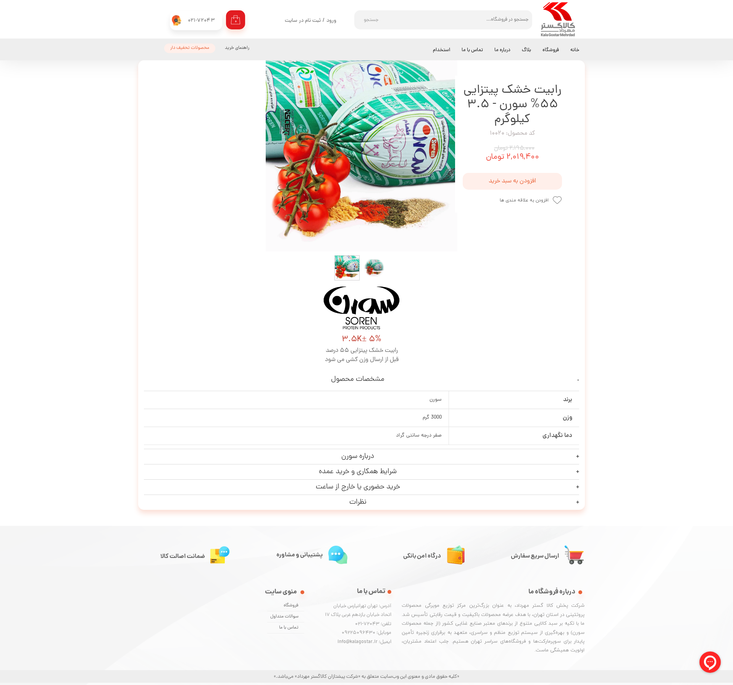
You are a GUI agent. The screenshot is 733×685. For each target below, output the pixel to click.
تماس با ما (472, 50)
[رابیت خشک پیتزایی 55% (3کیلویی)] (361, 155)
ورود (331, 21)
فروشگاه (550, 50)
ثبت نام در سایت (303, 21)
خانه (574, 50)
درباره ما (502, 50)
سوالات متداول (284, 616)
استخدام (441, 50)
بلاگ (526, 50)
